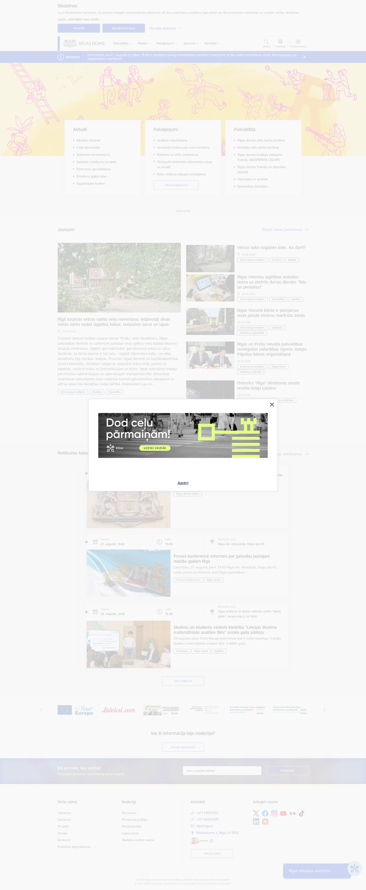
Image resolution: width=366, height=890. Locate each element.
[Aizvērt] (272, 404)
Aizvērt (183, 483)
